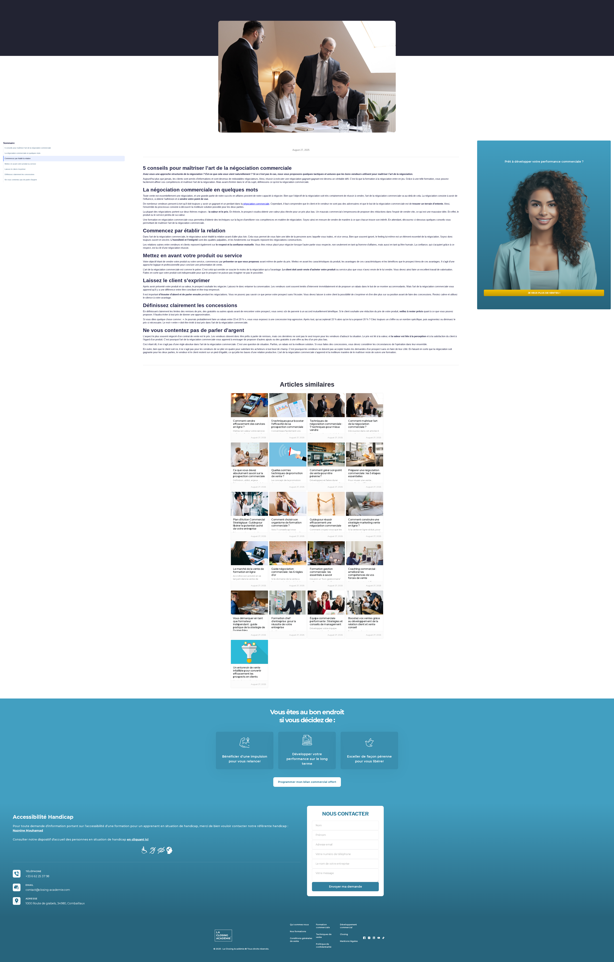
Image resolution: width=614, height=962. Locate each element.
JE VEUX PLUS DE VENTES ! (544, 292)
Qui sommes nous (299, 924)
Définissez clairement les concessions (19, 174)
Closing (344, 934)
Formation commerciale (323, 926)
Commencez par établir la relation (18, 158)
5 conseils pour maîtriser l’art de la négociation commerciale (28, 148)
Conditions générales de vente (301, 939)
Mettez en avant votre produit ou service (20, 164)
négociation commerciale (256, 203)
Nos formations (298, 931)
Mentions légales (349, 941)
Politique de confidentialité (323, 945)
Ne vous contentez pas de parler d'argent (21, 180)
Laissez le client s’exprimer (15, 169)
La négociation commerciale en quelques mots (22, 153)
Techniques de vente (323, 935)
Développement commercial (348, 926)
